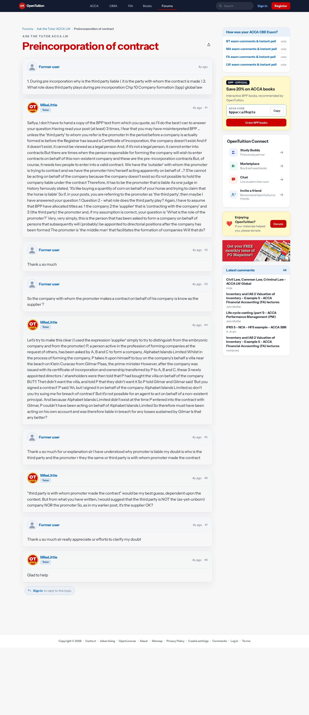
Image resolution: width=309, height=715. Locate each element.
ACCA (94, 6)
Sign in (262, 6)
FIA (130, 6)
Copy (276, 110)
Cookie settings (198, 641)
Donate (278, 224)
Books (147, 6)
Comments (219, 641)
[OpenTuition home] (33, 5)
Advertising (107, 641)
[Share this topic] (208, 44)
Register (281, 6)
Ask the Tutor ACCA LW (53, 29)
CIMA (113, 6)
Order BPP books (256, 122)
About (144, 641)
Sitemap (157, 641)
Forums (167, 6)
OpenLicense (127, 641)
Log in (234, 641)
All (284, 270)
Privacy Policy (175, 641)
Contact (90, 641)
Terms (246, 641)
